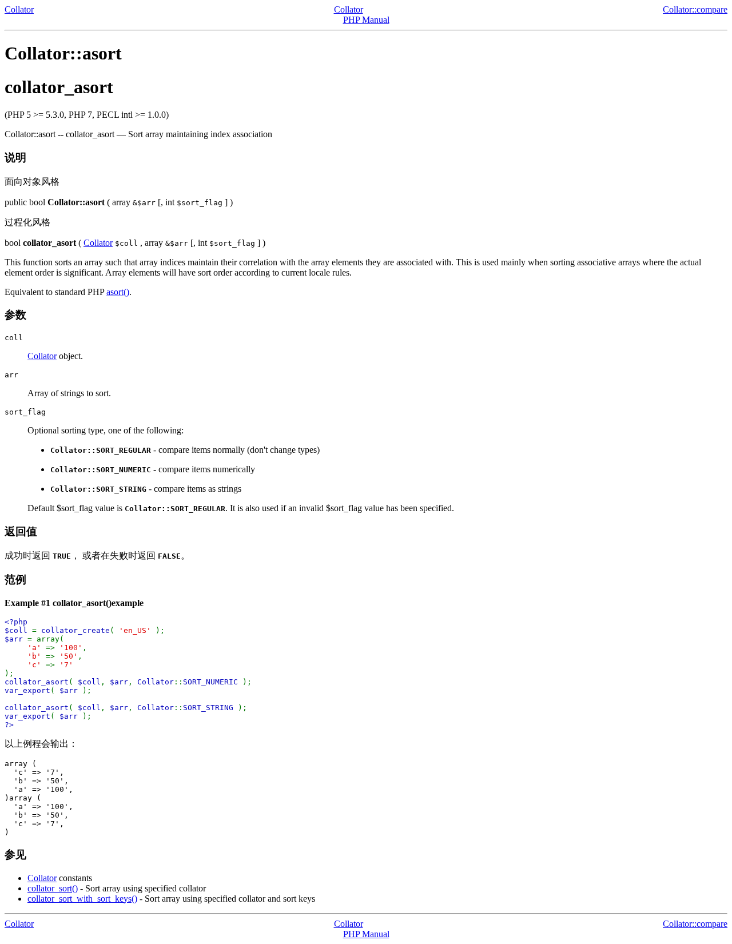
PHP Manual (366, 20)
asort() (117, 292)
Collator (19, 9)
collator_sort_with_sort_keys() (82, 898)
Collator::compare (695, 9)
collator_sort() (52, 888)
